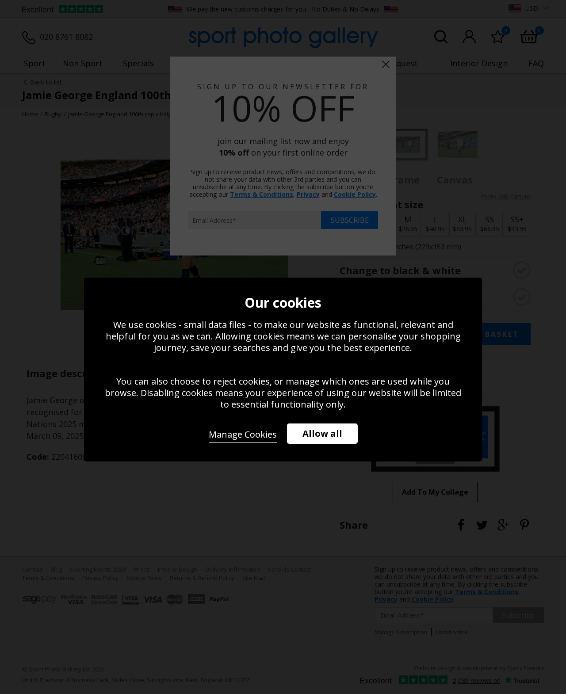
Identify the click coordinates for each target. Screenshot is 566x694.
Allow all (322, 433)
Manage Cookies (243, 434)
